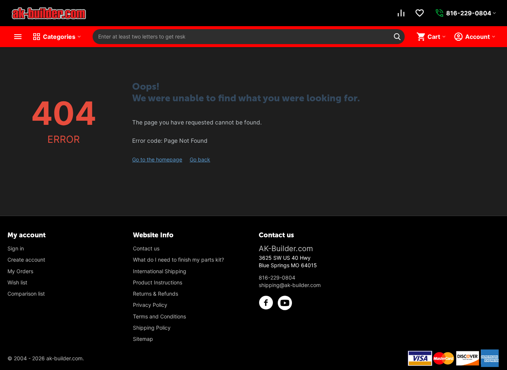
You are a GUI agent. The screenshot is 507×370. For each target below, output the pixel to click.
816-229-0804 (277, 277)
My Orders (20, 271)
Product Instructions (157, 282)
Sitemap (143, 339)
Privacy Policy (150, 305)
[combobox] (249, 36)
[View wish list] (419, 13)
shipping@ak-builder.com (290, 285)
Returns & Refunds (155, 293)
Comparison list (26, 293)
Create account (26, 259)
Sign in (15, 248)
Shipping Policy (152, 327)
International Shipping (159, 271)
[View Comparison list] (401, 13)
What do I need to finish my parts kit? (178, 259)
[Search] (397, 36)
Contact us (146, 248)
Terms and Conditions (159, 316)
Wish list (17, 282)
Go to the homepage (157, 159)
